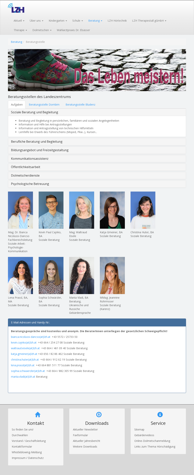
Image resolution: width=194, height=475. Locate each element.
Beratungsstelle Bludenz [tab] (80, 104)
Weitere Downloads (85, 446)
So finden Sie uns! (22, 429)
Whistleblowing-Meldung (27, 452)
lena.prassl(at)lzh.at (22, 365)
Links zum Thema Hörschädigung (154, 446)
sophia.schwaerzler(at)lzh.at (28, 371)
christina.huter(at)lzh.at (25, 359)
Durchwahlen (20, 435)
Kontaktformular (22, 446)
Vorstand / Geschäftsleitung (29, 441)
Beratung (16, 42)
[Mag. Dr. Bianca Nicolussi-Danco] (20, 210)
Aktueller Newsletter (85, 429)
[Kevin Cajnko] (51, 210)
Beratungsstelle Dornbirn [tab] (44, 104)
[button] (19, 20)
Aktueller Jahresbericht (86, 441)
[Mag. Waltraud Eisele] (81, 210)
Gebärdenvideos (144, 435)
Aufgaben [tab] (17, 104)
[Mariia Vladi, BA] (81, 275)
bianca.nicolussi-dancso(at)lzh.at (31, 337)
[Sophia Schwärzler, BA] (51, 275)
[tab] (97, 112)
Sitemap (139, 429)
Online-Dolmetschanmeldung (152, 441)
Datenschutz (36, 458)
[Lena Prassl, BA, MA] (20, 275)
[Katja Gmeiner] (112, 210)
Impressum (19, 458)
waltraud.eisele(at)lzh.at (25, 348)
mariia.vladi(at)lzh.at (23, 376)
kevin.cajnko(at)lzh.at (24, 342)
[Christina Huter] (143, 210)
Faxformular (80, 435)
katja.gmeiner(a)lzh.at (24, 354)
